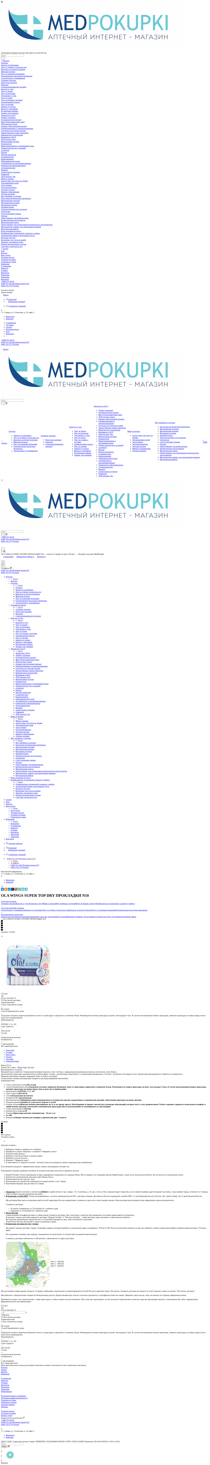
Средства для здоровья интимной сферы (119, 917)
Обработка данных (9, 1402)
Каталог (14, 581)
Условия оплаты (7, 1411)
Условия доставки (8, 1413)
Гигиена (19, 588)
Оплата (9, 1057)
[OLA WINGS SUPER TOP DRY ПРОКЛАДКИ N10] (28, 991)
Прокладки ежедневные (11, 917)
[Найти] (3, 58)
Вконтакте (10, 317)
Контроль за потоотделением (80, 910)
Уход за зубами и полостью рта (55, 910)
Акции (4, 1370)
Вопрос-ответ (6, 1415)
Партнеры (5, 1387)
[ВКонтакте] (2, 889)
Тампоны (25, 917)
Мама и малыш (22, 721)
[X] (12, 889)
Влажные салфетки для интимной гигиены (85, 917)
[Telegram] (26, 889)
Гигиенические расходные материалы (131, 910)
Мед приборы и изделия (26, 743)
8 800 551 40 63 (8, 281)
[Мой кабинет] (2, 546)
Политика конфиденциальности (14, 1398)
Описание (10, 1050)
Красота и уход (22, 623)
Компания (15, 824)
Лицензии (5, 1389)
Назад (15, 579)
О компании (6, 1378)
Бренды (4, 1372)
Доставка (9, 1059)
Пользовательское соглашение (13, 1396)
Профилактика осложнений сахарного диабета (35, 784)
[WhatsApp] (19, 889)
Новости (4, 1381)
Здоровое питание (23, 609)
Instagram (9, 319)
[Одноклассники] (5, 889)
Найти (4, 1447)
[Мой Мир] (9, 889)
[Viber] (16, 889)
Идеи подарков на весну (86, 904)
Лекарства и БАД (23, 653)
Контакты (5, 1385)
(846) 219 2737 (10, 286)
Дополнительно (12, 1061)
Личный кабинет (8, 1405)
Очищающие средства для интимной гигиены (48, 917)
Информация (6, 1391)
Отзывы (9, 1052)
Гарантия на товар (8, 1400)
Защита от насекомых (34, 910)
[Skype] (22, 889)
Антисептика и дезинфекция (13, 910)
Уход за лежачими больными (104, 910)
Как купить (15, 810)
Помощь (4, 1407)
